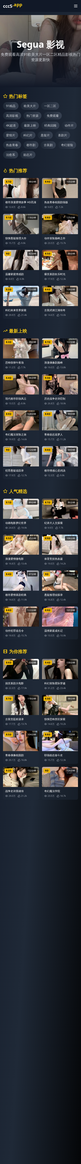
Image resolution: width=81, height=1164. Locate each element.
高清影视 (12, 116)
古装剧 (48, 145)
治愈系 (10, 155)
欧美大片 (30, 106)
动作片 (69, 125)
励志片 (27, 155)
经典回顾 (50, 125)
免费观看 (53, 116)
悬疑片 (45, 135)
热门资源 (32, 116)
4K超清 (11, 125)
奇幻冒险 (67, 145)
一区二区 (50, 106)
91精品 (10, 106)
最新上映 (30, 125)
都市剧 (30, 145)
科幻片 (27, 135)
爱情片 (10, 135)
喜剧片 (62, 135)
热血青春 (12, 145)
